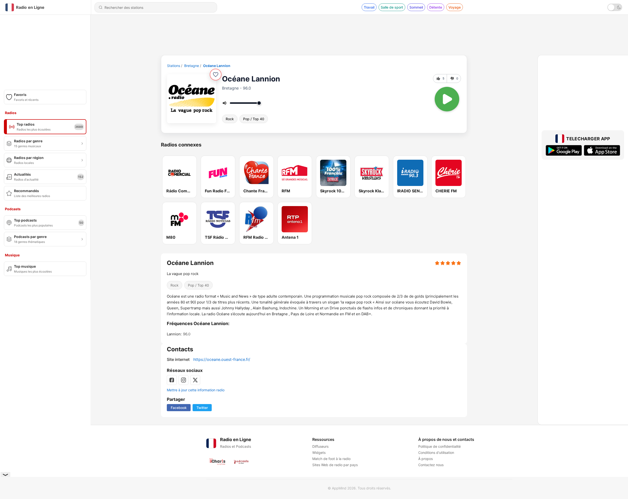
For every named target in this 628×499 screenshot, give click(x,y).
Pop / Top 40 (253, 119)
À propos (425, 459)
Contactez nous (431, 465)
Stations (173, 66)
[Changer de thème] (614, 7)
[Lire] (447, 99)
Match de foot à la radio (331, 459)
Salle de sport (392, 7)
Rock (230, 119)
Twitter (202, 408)
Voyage (454, 7)
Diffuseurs (320, 446)
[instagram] (183, 380)
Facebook (179, 408)
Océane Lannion (216, 66)
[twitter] (195, 380)
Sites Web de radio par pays (335, 465)
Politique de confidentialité (439, 446)
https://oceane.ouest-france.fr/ (221, 359)
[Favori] (216, 74)
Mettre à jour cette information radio (195, 390)
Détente (435, 7)
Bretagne (191, 66)
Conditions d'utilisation (436, 452)
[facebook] (172, 380)
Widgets (319, 452)
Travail (369, 7)
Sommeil (416, 7)
